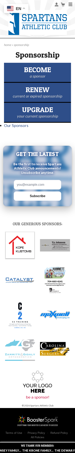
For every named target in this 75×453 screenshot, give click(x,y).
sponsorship (21, 45)
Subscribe (37, 196)
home (7, 45)
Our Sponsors (16, 125)
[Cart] (63, 4)
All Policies (37, 437)
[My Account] (56, 4)
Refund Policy (59, 432)
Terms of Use (13, 432)
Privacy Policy (36, 432)
